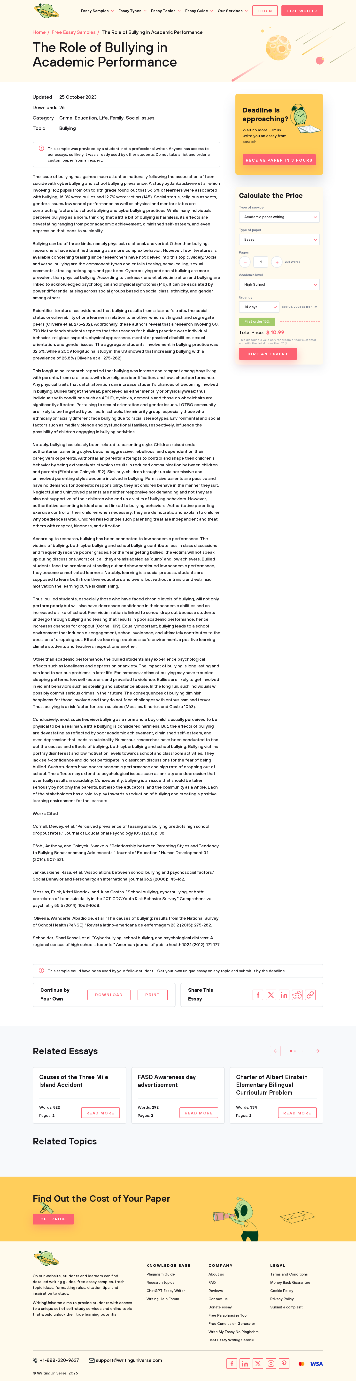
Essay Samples (95, 10)
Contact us (218, 1299)
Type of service (251, 207)
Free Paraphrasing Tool (228, 1315)
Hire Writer (302, 11)
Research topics (160, 1282)
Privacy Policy (282, 1299)
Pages (244, 252)
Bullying (67, 129)
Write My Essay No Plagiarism (233, 1332)
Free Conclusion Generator (232, 1323)
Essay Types (129, 10)
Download (109, 995)
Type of (250, 230)
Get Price (53, 1219)
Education (86, 118)
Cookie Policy (281, 1291)
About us (216, 1274)
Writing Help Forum (163, 1299)
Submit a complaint (286, 1307)
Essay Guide (196, 10)
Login (265, 11)
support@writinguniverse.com (129, 1360)
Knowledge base (169, 1265)
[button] (291, 1051)
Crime (65, 118)
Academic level (251, 275)
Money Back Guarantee (290, 1282)
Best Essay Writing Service (231, 1340)
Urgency (245, 297)
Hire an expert (268, 354)
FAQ (212, 1282)
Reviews (216, 1291)
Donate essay (220, 1307)
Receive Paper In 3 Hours (279, 160)
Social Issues (140, 118)
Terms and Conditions (289, 1274)
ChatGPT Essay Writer (166, 1291)
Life (103, 118)
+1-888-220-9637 (59, 1360)
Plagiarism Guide (161, 1274)
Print (152, 995)
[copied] (310, 995)
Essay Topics (163, 10)
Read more (100, 1113)
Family (117, 118)
